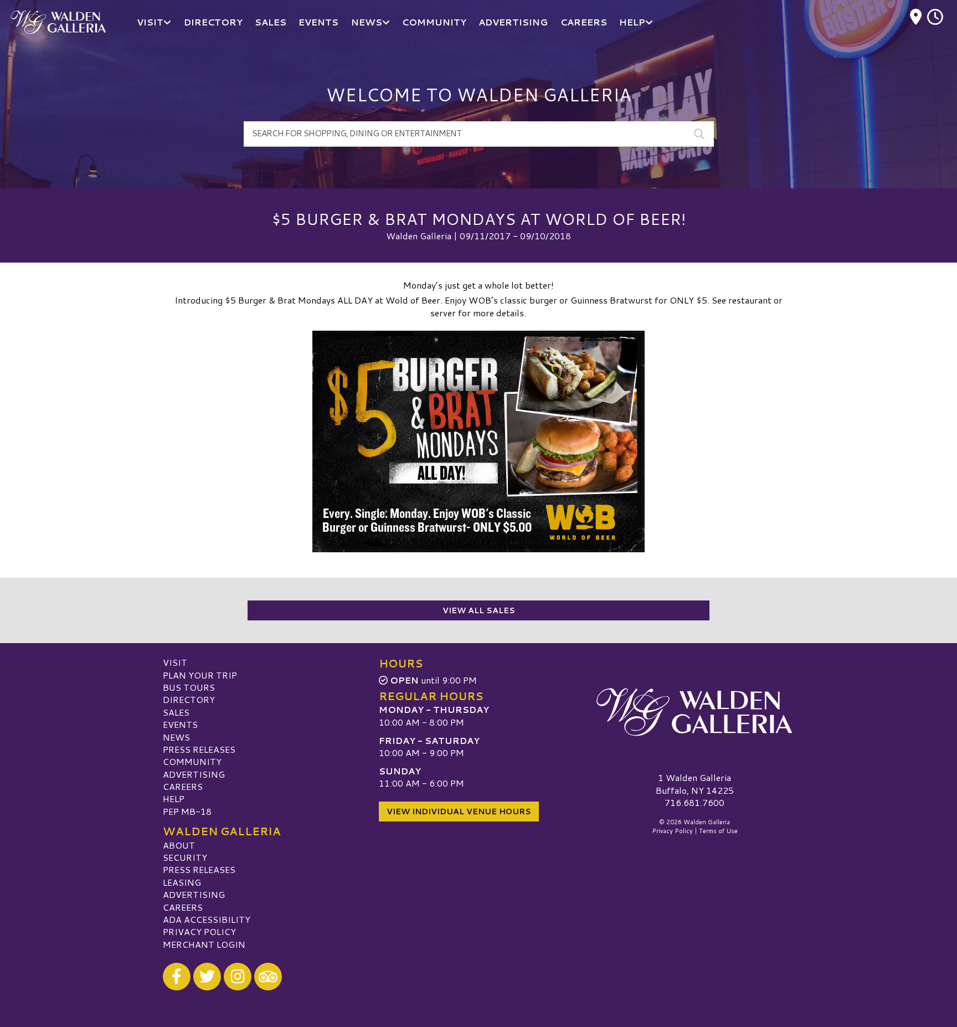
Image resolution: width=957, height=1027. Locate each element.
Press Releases (199, 749)
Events (180, 724)
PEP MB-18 (187, 811)
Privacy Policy (199, 931)
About (179, 845)
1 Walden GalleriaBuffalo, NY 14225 (695, 783)
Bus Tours (189, 687)
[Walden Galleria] (694, 711)
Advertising (194, 774)
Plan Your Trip (200, 675)
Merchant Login (204, 944)
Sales (176, 712)
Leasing (182, 882)
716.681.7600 (694, 803)
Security (185, 857)
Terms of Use (718, 830)
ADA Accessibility (206, 919)
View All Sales (479, 610)
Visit (175, 662)
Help (173, 798)
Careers (183, 786)
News (176, 737)
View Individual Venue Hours (459, 811)
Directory (189, 699)
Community (192, 761)
